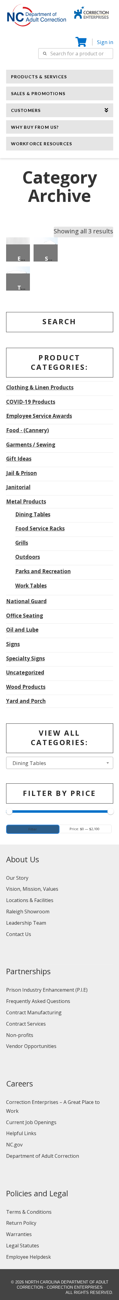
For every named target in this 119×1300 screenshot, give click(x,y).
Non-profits (19, 1035)
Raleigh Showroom (27, 911)
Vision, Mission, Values (32, 889)
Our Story (17, 878)
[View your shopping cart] (81, 42)
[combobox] (59, 763)
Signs (13, 644)
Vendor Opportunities (31, 1046)
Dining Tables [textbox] (27, 763)
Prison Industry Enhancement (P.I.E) (47, 989)
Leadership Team (26, 922)
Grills (21, 542)
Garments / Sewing (30, 444)
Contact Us (18, 934)
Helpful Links (21, 1133)
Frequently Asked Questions (38, 1001)
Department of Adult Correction (42, 1156)
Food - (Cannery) (27, 430)
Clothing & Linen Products (40, 387)
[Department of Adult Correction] (40, 18)
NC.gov (14, 1144)
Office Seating (24, 615)
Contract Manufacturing (34, 1012)
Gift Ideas (18, 458)
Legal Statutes (22, 1245)
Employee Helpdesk (28, 1257)
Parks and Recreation (43, 571)
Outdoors (27, 556)
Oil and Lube (22, 629)
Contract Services (26, 1023)
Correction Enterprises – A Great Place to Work (53, 1106)
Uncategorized (25, 672)
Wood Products (25, 686)
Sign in (105, 42)
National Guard (26, 601)
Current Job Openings (31, 1122)
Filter (32, 829)
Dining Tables (32, 514)
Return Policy (21, 1223)
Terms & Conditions (29, 1212)
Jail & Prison (21, 473)
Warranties (19, 1234)
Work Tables (31, 585)
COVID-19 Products (30, 401)
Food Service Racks (40, 528)
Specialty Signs (25, 658)
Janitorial (18, 487)
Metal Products (26, 501)
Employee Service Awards (39, 415)
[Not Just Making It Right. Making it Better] (91, 11)
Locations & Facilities (29, 900)
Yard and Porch (26, 700)
